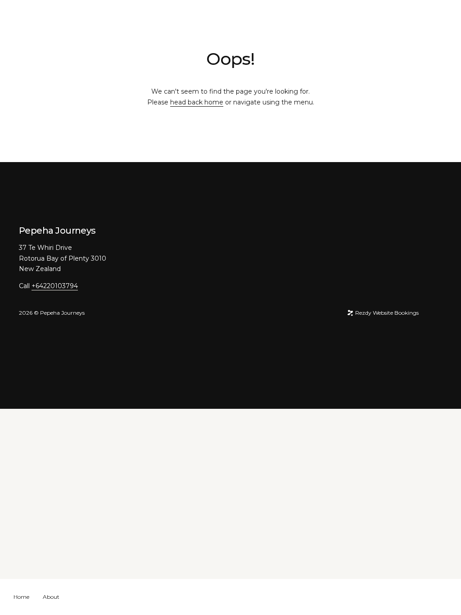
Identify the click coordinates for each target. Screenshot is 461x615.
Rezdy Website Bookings (386, 312)
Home (21, 597)
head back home (196, 102)
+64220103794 (55, 286)
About (51, 597)
